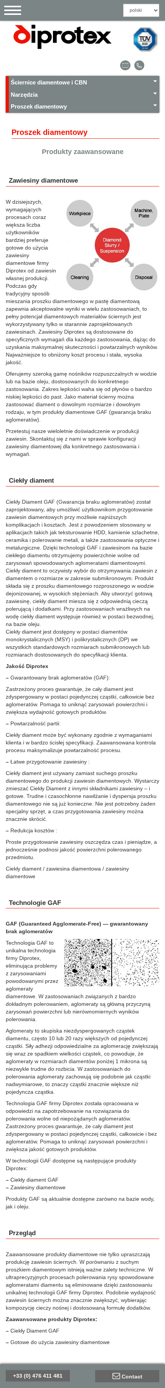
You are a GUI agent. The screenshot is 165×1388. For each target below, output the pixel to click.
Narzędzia (24, 94)
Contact (132, 1376)
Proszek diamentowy (39, 106)
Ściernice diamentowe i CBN (49, 82)
